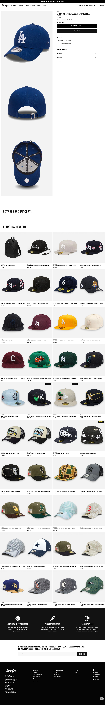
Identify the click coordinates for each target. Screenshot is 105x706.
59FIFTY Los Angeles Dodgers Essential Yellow (63, 341)
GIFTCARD (39, 5)
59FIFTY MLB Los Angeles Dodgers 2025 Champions (12, 604)
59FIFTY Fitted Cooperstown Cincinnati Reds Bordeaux (13, 378)
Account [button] (86, 5)
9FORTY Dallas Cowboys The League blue (36, 566)
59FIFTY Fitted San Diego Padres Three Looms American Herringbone (11, 529)
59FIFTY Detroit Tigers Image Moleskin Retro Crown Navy (65, 303)
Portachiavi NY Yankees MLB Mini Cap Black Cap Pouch (38, 265)
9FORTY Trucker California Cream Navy (10, 453)
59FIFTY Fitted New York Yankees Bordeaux (36, 341)
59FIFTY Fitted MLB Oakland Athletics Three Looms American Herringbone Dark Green (38, 529)
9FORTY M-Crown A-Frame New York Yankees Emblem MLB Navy (91, 303)
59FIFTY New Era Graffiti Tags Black (88, 453)
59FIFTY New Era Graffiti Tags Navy (61, 453)
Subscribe (82, 654)
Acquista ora (77, 31)
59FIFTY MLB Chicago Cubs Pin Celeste (9, 416)
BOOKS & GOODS (30, 5)
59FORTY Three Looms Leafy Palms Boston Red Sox (91, 529)
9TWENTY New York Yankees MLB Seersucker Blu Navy (13, 566)
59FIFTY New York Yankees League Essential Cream (64, 265)
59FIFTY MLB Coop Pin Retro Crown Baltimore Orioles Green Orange (39, 378)
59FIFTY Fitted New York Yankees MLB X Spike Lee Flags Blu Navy (13, 303)
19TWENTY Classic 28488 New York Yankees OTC (64, 604)
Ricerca (81, 5)
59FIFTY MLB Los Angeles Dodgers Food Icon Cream (64, 416)
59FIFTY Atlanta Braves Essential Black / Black (38, 303)
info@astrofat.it (12, 692)
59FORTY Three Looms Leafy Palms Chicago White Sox (92, 566)
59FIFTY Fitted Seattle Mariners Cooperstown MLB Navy (91, 378)
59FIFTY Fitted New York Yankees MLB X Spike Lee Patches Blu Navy (90, 265)
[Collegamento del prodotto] (13, 250)
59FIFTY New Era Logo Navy (7, 341)
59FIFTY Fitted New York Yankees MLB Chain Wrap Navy (91, 416)
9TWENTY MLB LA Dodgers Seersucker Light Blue (64, 529)
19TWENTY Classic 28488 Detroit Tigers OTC (37, 604)
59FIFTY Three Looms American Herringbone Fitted (64, 566)
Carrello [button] (101, 5)
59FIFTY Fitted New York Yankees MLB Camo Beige (64, 491)
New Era (59, 11)
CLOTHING (13, 5)
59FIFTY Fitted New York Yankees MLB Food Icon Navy (39, 416)
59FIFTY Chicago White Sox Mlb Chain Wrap (10, 491)
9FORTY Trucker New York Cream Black (36, 453)
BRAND (44, 5)
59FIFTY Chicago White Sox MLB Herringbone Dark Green (38, 491)
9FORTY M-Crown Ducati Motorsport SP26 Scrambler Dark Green (92, 604)
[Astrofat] (5, 5)
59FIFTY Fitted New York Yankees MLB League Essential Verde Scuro (65, 378)
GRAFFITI (21, 5)
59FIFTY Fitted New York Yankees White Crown (90, 341)
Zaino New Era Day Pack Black (8, 265)
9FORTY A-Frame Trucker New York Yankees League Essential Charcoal (91, 491)
